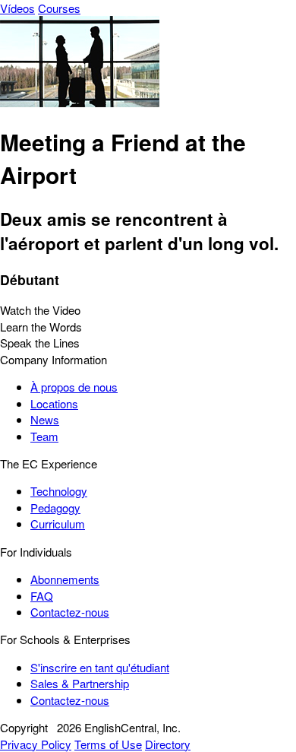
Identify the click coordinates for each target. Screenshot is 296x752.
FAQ (41, 596)
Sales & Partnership (79, 683)
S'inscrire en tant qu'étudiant (99, 667)
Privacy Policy (35, 744)
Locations (54, 403)
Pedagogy (55, 508)
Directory (168, 744)
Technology (58, 491)
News (44, 419)
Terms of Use (108, 744)
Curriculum (57, 523)
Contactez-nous (69, 612)
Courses (59, 8)
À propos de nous (74, 387)
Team (44, 436)
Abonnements (64, 579)
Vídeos (17, 8)
